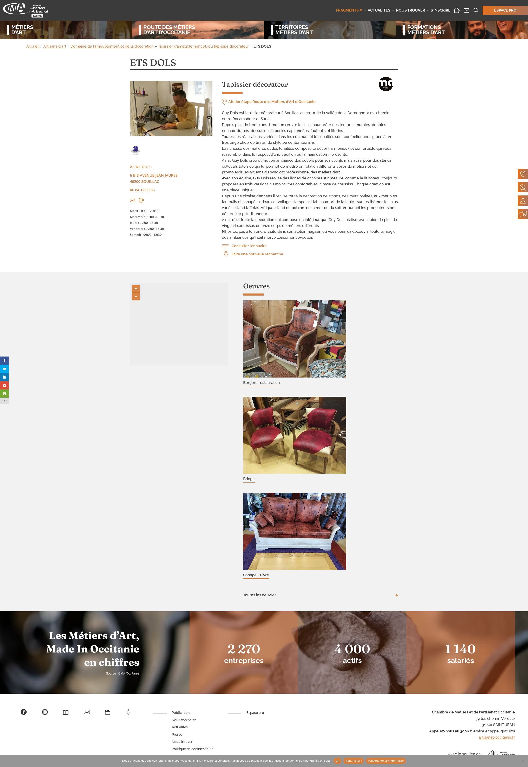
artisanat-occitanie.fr (497, 737)
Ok (337, 760)
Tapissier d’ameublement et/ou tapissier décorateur (203, 46)
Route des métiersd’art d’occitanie (169, 30)
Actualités (180, 727)
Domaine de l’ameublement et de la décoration (112, 46)
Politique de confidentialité (192, 749)
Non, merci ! (353, 760)
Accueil (32, 46)
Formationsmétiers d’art (426, 30)
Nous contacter (184, 720)
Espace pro (255, 713)
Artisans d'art (54, 46)
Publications (181, 713)
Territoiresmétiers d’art (294, 30)
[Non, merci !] (523, 761)
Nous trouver (182, 742)
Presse (177, 735)
